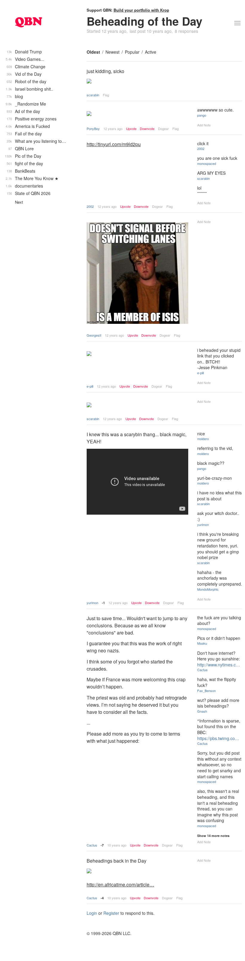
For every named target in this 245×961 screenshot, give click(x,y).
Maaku (202, 643)
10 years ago (116, 845)
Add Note (204, 125)
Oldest (93, 52)
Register (111, 913)
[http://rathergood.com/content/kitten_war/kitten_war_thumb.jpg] (137, 114)
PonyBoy (93, 128)
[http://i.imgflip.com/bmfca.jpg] (137, 273)
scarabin (93, 94)
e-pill (90, 386)
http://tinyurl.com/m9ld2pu (114, 144)
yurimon (92, 602)
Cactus (92, 845)
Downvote (147, 128)
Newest (112, 52)
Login (92, 913)
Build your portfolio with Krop (141, 10)
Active (150, 52)
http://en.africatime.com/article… (120, 884)
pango (201, 115)
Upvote (131, 128)
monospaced (206, 163)
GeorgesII (94, 335)
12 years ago (112, 128)
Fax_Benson (206, 690)
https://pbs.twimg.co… (218, 738)
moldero (203, 438)
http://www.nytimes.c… (218, 665)
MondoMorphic (208, 589)
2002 (90, 206)
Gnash (202, 711)
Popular (132, 52)
